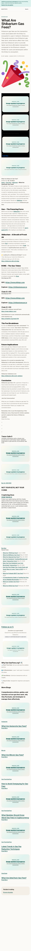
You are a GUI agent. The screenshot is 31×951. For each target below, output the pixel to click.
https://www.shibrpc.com (15, 282)
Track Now (5, 156)
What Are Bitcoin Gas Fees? (12, 755)
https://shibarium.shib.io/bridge (10, 261)
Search (26, 9)
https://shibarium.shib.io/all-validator (12, 376)
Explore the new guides (7, 5)
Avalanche (4, 721)
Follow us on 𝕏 (7, 627)
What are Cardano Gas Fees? (11, 581)
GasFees (4, 9)
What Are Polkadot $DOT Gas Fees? (13, 573)
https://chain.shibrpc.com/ (8, 311)
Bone (17, 276)
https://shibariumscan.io (18, 287)
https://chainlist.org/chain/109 (10, 318)
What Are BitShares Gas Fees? (11, 555)
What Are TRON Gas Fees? (10, 553)
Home (3, 182)
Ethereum (15, 182)
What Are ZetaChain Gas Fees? (13, 878)
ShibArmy (19, 200)
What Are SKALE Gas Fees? (10, 586)
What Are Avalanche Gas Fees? (14, 726)
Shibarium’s (16, 211)
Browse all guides (8, 892)
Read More (4, 728)
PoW (24, 245)
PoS (6, 243)
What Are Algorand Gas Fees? (11, 557)
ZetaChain (4, 873)
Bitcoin (3, 750)
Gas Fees (8, 182)
